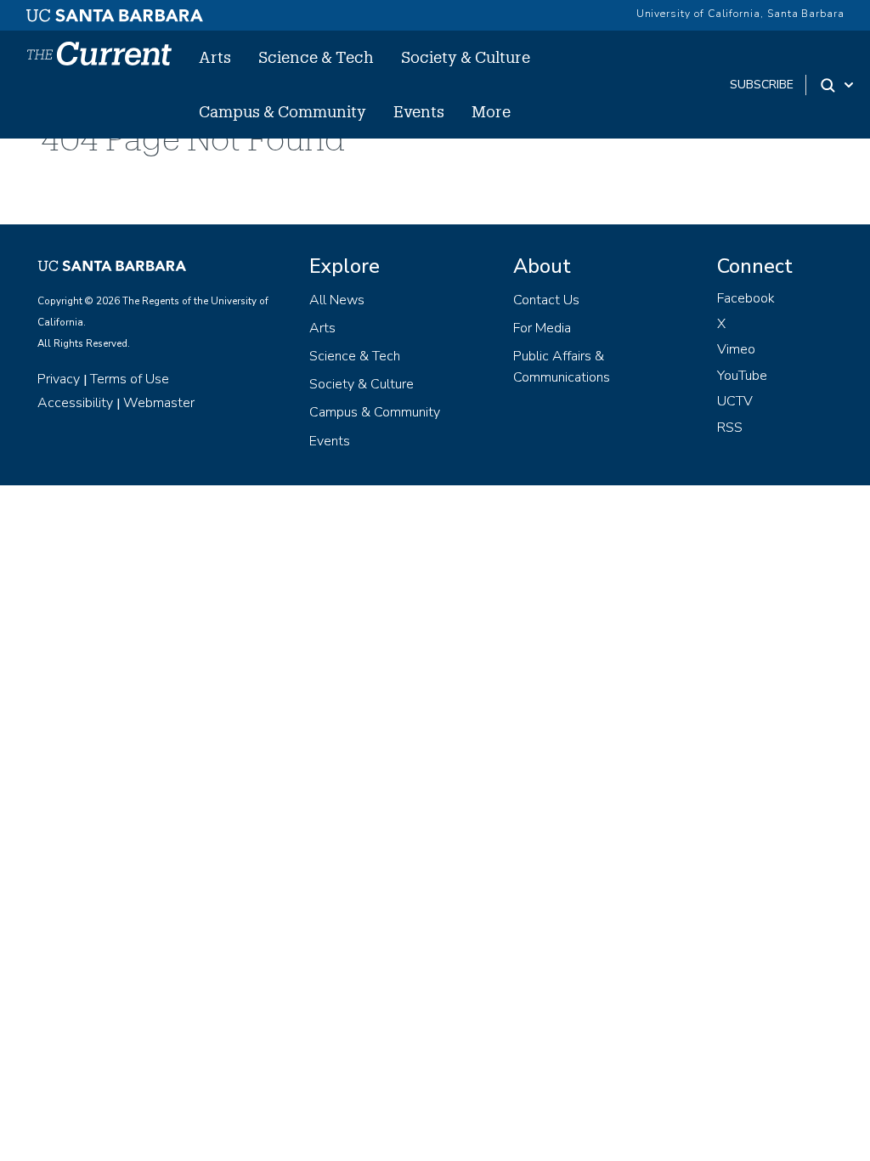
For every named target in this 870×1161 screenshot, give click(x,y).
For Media (542, 328)
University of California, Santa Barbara (740, 13)
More (491, 111)
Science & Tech (316, 57)
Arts (215, 57)
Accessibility (75, 403)
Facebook (746, 298)
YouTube (742, 375)
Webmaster (159, 403)
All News (336, 300)
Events (418, 111)
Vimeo (736, 349)
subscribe (762, 84)
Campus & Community (282, 111)
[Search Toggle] (838, 85)
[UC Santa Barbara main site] (114, 11)
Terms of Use (129, 379)
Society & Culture (465, 57)
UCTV (735, 401)
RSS (730, 427)
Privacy (58, 379)
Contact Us (546, 300)
